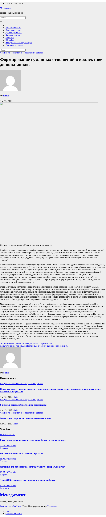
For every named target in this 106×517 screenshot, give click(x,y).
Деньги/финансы (14, 32)
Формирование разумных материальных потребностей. (26, 343)
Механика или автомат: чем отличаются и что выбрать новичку (32, 467)
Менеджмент (6, 8)
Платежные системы (15, 45)
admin (6, 95)
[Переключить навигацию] (1, 21)
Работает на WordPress (11, 506)
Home (8, 511)
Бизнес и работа (7, 434)
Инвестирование (13, 27)
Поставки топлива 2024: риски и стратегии (21, 453)
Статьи (3, 461)
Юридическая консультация (19, 42)
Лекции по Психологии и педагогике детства (21, 53)
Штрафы (10, 40)
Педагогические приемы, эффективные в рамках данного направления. (34, 346)
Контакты (4, 488)
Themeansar (52, 506)
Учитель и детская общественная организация (23, 405)
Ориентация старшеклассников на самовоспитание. (26, 418)
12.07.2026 (5, 485)
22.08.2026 (5, 445)
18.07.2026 (5, 472)
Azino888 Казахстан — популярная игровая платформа (27, 480)
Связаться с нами (14, 513)
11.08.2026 (5, 459)
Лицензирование (14, 30)
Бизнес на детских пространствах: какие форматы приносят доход (33, 440)
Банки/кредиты (13, 35)
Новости (10, 37)
